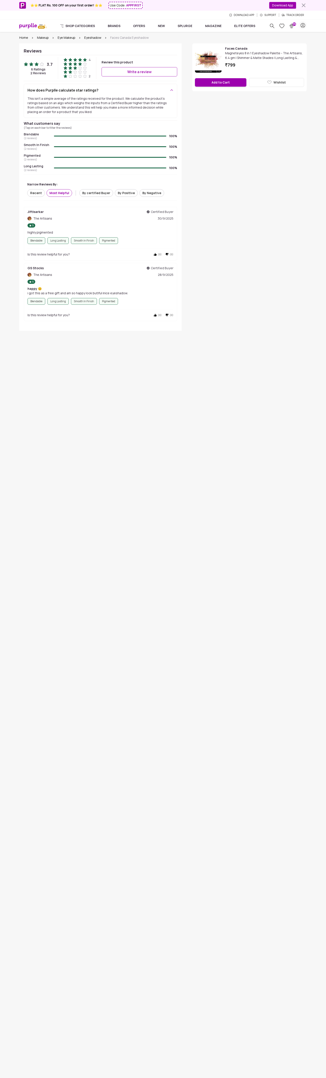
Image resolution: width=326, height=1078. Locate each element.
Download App (282, 5)
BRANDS (114, 26)
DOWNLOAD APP (244, 15)
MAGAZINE (213, 26)
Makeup (43, 37)
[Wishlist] (282, 26)
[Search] (272, 26)
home (23, 37)
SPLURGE (185, 26)
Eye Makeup (66, 37)
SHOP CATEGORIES (80, 26)
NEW (161, 26)
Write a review (139, 71)
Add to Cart (221, 82)
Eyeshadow (92, 37)
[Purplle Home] (28, 25)
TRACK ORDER (295, 15)
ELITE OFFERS (244, 26)
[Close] (303, 5)
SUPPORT (270, 15)
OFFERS (139, 26)
